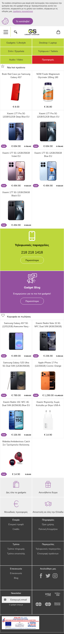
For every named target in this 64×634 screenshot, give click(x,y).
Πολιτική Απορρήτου (48, 529)
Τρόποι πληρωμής (16, 549)
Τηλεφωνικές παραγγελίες (48, 549)
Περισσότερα (32, 260)
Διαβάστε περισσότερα (23, 11)
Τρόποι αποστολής (16, 553)
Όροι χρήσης (48, 524)
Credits (16, 529)
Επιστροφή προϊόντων (48, 553)
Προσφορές (48, 59)
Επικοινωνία (16, 573)
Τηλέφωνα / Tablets (48, 51)
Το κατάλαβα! (23, 21)
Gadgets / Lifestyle (16, 42)
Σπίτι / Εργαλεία (16, 51)
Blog (16, 578)
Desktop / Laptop (48, 42)
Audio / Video (16, 59)
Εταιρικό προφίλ (16, 524)
